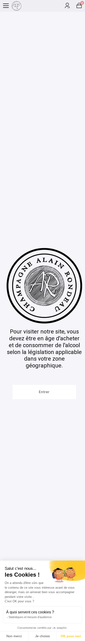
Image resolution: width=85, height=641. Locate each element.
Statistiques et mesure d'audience (30, 617)
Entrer (44, 392)
